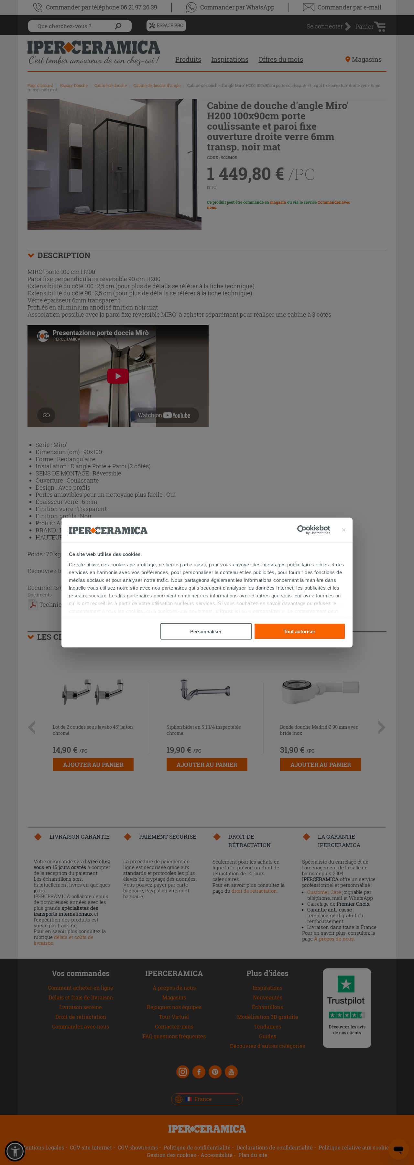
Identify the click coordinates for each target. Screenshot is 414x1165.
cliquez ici (228, 611)
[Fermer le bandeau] (343, 530)
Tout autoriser (299, 631)
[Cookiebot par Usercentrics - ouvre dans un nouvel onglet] (313, 530)
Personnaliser (206, 631)
